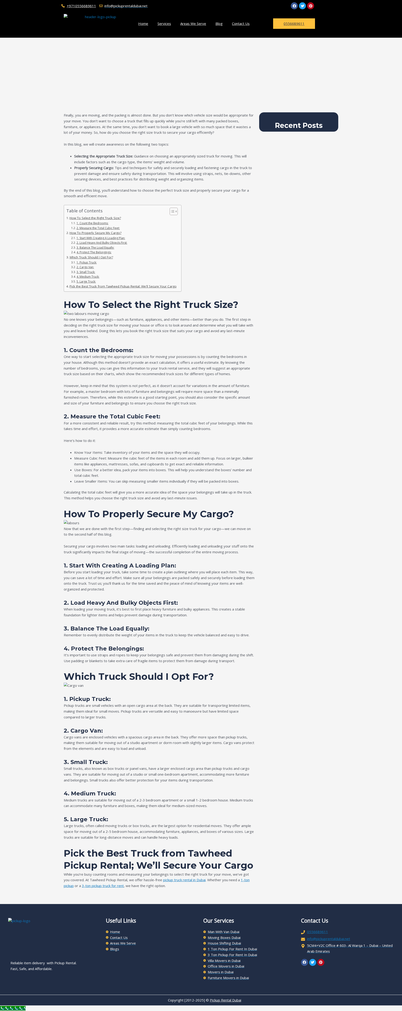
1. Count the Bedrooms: (92, 223)
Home (143, 23)
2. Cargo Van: (85, 267)
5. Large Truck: (86, 282)
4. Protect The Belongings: (94, 252)
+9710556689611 (81, 5)
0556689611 (317, 931)
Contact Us (241, 23)
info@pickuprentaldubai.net (328, 938)
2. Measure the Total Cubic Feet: (98, 228)
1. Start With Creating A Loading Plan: (101, 238)
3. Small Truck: (86, 272)
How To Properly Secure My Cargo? (95, 233)
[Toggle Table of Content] (171, 211)
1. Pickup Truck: (87, 262)
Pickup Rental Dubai (225, 1000)
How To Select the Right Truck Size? (95, 218)
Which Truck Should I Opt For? (91, 257)
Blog (219, 23)
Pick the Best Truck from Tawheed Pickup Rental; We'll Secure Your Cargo (123, 286)
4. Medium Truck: (88, 277)
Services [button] (164, 23)
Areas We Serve (193, 23)
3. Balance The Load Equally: (95, 248)
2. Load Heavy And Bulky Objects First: (102, 243)
